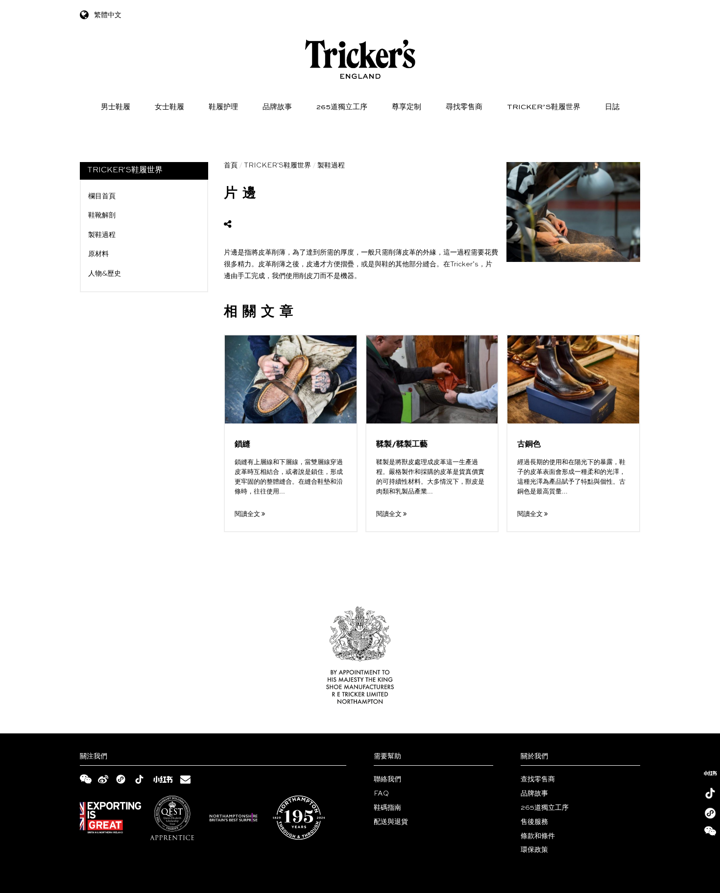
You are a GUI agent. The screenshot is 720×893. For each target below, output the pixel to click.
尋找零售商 (464, 107)
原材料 (98, 254)
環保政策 (534, 849)
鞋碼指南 (387, 807)
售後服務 (534, 822)
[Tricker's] (360, 59)
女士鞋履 (169, 107)
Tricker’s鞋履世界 (543, 107)
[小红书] (710, 773)
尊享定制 (406, 107)
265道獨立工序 (341, 107)
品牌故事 (277, 107)
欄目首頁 (102, 196)
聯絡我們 (387, 779)
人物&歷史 (104, 273)
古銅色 (529, 444)
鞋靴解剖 (102, 215)
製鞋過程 (102, 235)
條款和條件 (538, 836)
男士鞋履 (115, 107)
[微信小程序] (710, 813)
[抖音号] (710, 793)
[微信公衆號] (710, 833)
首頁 (231, 165)
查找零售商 (538, 779)
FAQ (381, 793)
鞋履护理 (223, 107)
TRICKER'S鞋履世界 (277, 165)
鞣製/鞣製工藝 (402, 444)
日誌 (612, 107)
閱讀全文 (248, 514)
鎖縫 (242, 444)
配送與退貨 (391, 822)
